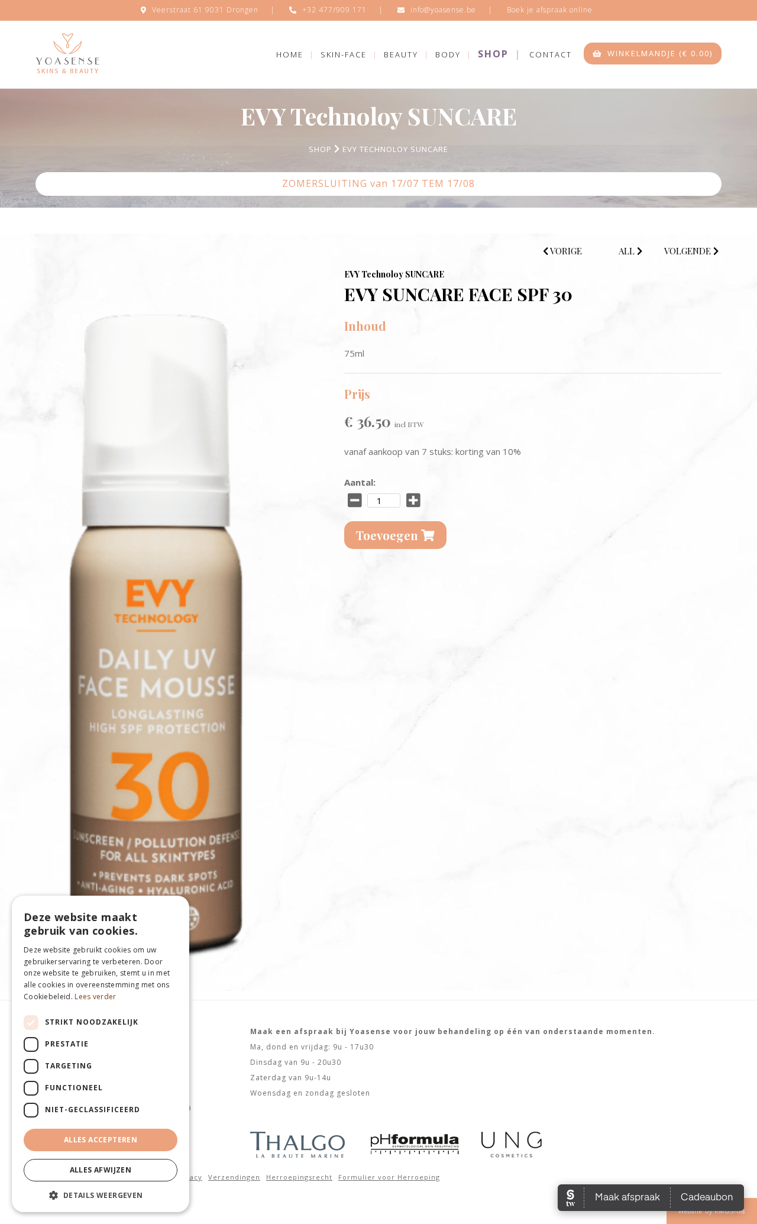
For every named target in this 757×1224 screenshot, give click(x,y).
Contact (550, 54)
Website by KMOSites (711, 1211)
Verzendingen (234, 1177)
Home (289, 54)
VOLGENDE (688, 251)
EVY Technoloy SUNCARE (395, 149)
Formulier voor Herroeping (389, 1177)
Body (448, 54)
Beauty (401, 54)
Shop (493, 53)
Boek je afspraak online (550, 10)
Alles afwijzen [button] (101, 1170)
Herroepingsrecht (299, 1177)
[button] (100, 1194)
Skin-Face (344, 54)
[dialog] (100, 1054)
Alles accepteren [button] (100, 1140)
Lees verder (95, 997)
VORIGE (565, 251)
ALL (628, 251)
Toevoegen (388, 535)
